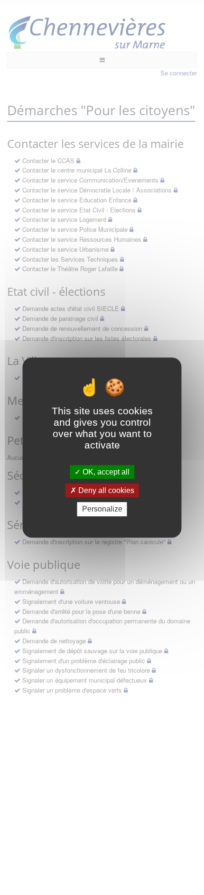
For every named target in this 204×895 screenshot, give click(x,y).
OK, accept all (105, 472)
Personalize (102, 509)
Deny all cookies (105, 490)
